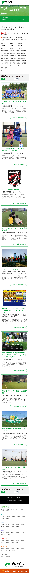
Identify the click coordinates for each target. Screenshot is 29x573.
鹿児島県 (8, 550)
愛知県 (2, 524)
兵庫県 (7, 532)
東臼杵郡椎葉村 (22, 60)
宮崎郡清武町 (4, 50)
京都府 (12, 532)
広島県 (2, 540)
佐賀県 (7, 548)
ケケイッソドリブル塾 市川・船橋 (14, 468)
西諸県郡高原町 (22, 50)
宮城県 (17, 509)
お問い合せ (20, 497)
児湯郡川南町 (13, 58)
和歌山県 (3, 534)
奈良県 (22, 532)
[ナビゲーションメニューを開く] (26, 2)
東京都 (2, 516)
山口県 (22, 540)
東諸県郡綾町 (21, 53)
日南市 (3, 45)
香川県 (2, 542)
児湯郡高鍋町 (4, 55)
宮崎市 (3, 43)
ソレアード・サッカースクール (14, 269)
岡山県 (7, 540)
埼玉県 (18, 516)
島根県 (17, 540)
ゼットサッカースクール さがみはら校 (13, 430)
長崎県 (12, 548)
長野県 (17, 524)
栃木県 (2, 518)
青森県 (7, 509)
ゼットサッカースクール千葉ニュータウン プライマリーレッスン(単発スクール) (14, 355)
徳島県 (12, 542)
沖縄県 (13, 550)
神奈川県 (8, 516)
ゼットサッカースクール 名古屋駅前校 (14, 229)
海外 (2, 556)
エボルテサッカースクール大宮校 (14, 392)
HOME (8, 497)
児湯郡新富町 (13, 55)
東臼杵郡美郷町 (5, 63)
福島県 (7, 510)
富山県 (7, 526)
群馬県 (7, 518)
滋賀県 (17, 532)
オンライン (7, 556)
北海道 (2, 509)
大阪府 (2, 532)
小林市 (11, 45)
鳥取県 (12, 540)
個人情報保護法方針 (11, 500)
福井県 (17, 526)
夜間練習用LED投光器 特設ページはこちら (14, 571)
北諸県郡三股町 (14, 50)
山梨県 (12, 524)
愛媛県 (7, 542)
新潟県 (2, 526)
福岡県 (2, 548)
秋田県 (22, 509)
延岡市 (20, 43)
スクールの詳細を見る (18, 117)
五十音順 (16, 78)
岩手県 (12, 509)
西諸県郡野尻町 (5, 53)
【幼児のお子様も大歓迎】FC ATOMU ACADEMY (13, 150)
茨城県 (23, 516)
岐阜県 (22, 524)
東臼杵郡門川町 (5, 60)
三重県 (8, 534)
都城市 (11, 43)
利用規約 (20, 500)
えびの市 (20, 48)
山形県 (2, 510)
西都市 (11, 48)
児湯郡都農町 (21, 58)
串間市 (3, 48)
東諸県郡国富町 (14, 53)
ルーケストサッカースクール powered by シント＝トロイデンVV (14, 310)
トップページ (5, 17)
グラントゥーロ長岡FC (11, 189)
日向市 (20, 45)
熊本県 (22, 548)
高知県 (17, 542)
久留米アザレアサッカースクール (14, 103)
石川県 (12, 526)
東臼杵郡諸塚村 (14, 60)
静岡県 (7, 524)
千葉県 (13, 516)
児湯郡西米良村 (22, 55)
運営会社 (13, 497)
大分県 (17, 548)
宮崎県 (2, 550)
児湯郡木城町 (4, 58)
